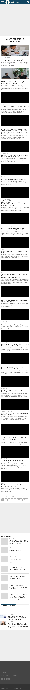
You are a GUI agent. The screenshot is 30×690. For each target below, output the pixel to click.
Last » (25, 499)
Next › (19, 499)
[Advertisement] (15, 20)
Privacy (18, 686)
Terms (23, 686)
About (6, 686)
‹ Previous (14, 496)
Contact (12, 686)
